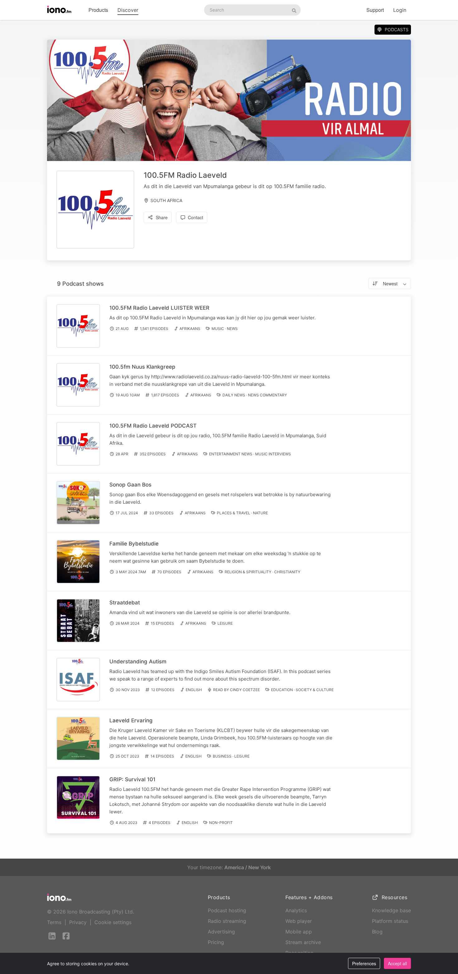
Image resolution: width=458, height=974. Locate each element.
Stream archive (303, 942)
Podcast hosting (227, 910)
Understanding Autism (137, 661)
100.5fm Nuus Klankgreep (142, 367)
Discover (127, 10)
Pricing (216, 942)
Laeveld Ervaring (131, 720)
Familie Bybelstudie (134, 543)
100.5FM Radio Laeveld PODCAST (153, 426)
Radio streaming (227, 921)
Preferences (364, 963)
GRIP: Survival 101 (132, 779)
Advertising (221, 931)
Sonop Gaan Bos (130, 485)
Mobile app (298, 931)
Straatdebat (124, 602)
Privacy (78, 922)
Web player (298, 921)
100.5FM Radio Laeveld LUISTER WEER (159, 308)
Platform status (390, 921)
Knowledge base (391, 910)
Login (399, 10)
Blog (377, 931)
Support (375, 9)
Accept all (397, 963)
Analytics (296, 910)
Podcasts (396, 29)
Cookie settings (112, 922)
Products (98, 9)
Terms (54, 922)
